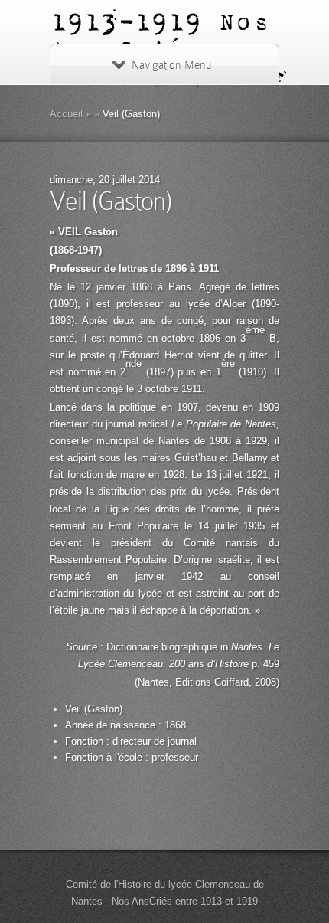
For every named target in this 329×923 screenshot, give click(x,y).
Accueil (66, 113)
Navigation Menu (171, 65)
